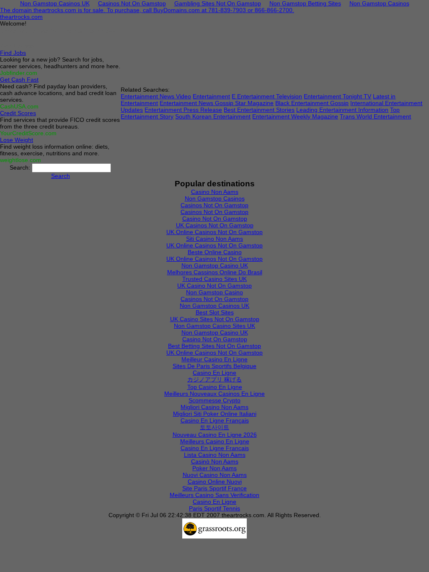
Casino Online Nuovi (215, 481)
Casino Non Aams (214, 191)
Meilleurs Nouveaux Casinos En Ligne (214, 393)
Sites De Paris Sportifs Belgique (214, 366)
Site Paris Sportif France (214, 488)
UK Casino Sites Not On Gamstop (214, 319)
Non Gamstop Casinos (215, 198)
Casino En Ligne (214, 372)
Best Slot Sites (215, 312)
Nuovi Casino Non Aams (215, 475)
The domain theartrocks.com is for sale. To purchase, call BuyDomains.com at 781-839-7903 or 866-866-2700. (147, 10)
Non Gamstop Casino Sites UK (214, 325)
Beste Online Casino (215, 252)
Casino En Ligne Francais (215, 448)
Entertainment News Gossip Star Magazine (217, 103)
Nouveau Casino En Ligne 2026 (215, 434)
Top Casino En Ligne (214, 387)
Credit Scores (18, 113)
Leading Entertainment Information (342, 109)
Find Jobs (13, 52)
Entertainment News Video (156, 96)
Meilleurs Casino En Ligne (214, 441)
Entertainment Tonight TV (337, 96)
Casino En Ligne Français (215, 420)
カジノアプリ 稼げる (214, 379)
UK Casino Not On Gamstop (214, 285)
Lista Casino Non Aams (215, 454)
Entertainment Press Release (183, 109)
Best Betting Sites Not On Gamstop (214, 346)
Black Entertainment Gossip (312, 103)
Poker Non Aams (214, 468)
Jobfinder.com (18, 73)
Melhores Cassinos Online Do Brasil (214, 272)
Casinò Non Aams (214, 461)
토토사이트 (214, 427)
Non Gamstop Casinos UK (214, 305)
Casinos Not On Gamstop (214, 205)
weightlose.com (20, 160)
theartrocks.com (21, 16)
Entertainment (211, 96)
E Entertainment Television (267, 96)
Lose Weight (16, 140)
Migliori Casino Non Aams (214, 407)
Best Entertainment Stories (259, 109)
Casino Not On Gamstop (214, 218)
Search (60, 176)
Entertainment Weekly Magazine (295, 116)
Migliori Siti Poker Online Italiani (214, 413)
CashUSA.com (19, 106)
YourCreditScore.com (28, 133)
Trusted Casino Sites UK (214, 279)
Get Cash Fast (19, 79)
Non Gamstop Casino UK (214, 265)
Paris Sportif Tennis (214, 508)
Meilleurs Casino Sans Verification (214, 495)
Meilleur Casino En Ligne (214, 359)
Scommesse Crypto (214, 400)
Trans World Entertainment (375, 116)
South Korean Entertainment (213, 116)
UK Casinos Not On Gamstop (214, 225)
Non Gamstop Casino (214, 292)
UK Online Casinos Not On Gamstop (214, 232)
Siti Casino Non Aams (214, 238)
